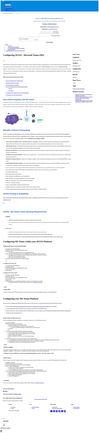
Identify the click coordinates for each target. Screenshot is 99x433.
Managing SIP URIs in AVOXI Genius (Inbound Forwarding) (83, 95)
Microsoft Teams (11, 49)
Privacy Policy (76, 407)
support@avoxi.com (37, 282)
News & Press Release (57, 408)
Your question (56, 32)
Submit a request (17, 394)
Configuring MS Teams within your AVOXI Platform (17, 92)
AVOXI (10, 45)
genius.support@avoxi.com (53, 26)
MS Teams (11, 90)
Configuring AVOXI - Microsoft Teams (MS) (15, 50)
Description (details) (55, 35)
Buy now (7, 7)
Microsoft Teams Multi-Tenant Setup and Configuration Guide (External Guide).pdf (32, 306)
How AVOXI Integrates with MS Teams (14, 80)
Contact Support (37, 399)
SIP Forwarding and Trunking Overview (84, 96)
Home (6, 44)
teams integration (81, 88)
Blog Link (55, 407)
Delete (5, 286)
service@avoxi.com (53, 29)
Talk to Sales (44, 399)
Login (12, 408)
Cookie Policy (76, 408)
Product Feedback (9, 8)
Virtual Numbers (35, 407)
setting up (75, 88)
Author (8, 428)
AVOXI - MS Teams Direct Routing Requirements (17, 86)
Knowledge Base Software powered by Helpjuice (49, 414)
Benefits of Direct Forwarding (12, 83)
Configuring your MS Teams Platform (14, 95)
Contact (7, 9)
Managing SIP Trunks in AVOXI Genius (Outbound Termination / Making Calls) (84, 101)
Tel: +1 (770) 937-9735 (10, 10)
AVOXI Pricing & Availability (12, 85)
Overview (13, 407)
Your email (55, 31)
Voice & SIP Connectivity (13, 47)
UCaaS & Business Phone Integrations (16, 48)
